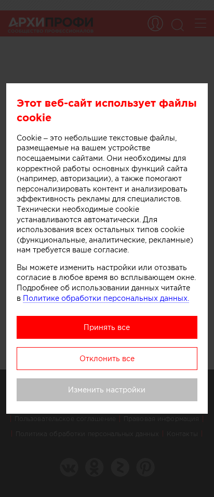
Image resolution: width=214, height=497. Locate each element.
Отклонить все (107, 358)
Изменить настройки (106, 390)
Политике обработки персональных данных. (106, 298)
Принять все (107, 327)
